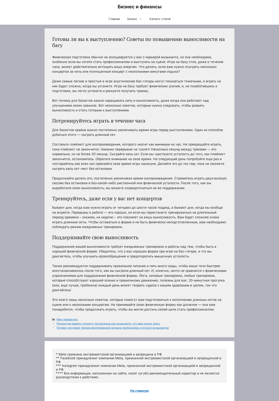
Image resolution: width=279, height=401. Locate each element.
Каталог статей (160, 19)
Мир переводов (67, 319)
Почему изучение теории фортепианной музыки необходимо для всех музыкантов (113, 327)
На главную (139, 391)
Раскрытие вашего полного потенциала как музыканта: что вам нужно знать (108, 323)
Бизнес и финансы (140, 6)
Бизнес (132, 19)
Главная (114, 19)
